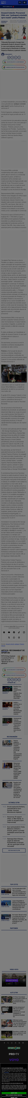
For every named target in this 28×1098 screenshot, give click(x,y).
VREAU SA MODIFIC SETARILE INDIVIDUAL (14, 1095)
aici (7, 1078)
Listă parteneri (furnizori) (5, 1090)
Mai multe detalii (7, 1072)
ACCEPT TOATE (14, 1093)
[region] (14, 1080)
